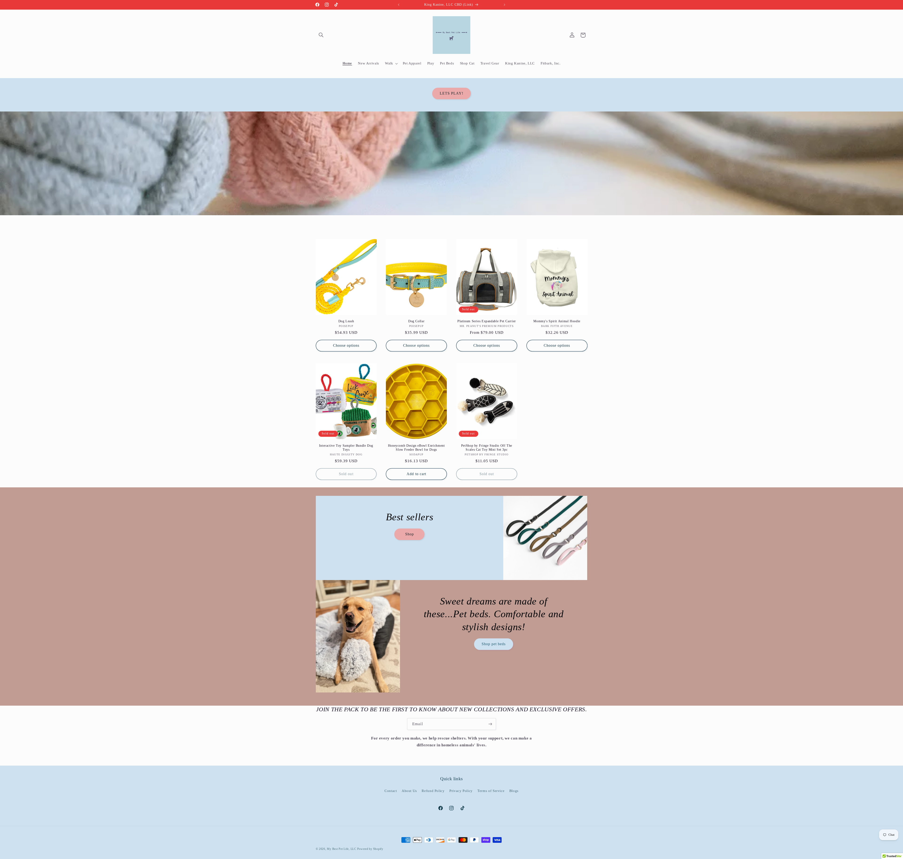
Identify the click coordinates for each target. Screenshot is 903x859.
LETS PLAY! (451, 93)
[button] (321, 35)
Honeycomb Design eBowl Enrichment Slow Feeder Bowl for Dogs (416, 448)
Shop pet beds (494, 644)
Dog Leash (346, 321)
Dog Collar (416, 321)
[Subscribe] (490, 724)
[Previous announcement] (398, 4)
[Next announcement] (504, 4)
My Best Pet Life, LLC (341, 848)
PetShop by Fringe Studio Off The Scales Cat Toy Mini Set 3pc (486, 448)
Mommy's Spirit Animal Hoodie (556, 321)
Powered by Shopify (370, 848)
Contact (390, 791)
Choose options (346, 345)
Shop (409, 534)
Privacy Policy (461, 791)
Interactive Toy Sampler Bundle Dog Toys (346, 448)
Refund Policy (433, 791)
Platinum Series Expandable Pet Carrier (486, 321)
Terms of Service (490, 791)
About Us (409, 791)
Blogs (514, 791)
